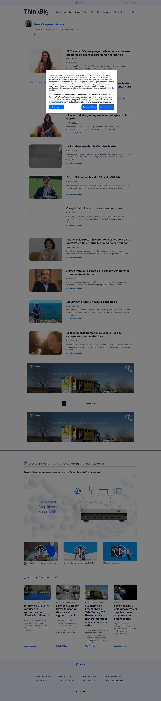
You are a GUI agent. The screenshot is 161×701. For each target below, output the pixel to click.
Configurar (56, 107)
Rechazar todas (89, 107)
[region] (81, 91)
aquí (85, 101)
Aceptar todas (106, 107)
